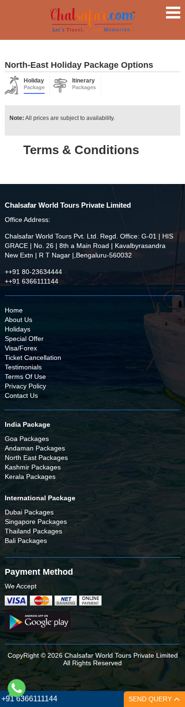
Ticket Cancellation (33, 357)
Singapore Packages (36, 521)
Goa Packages (27, 438)
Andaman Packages (35, 448)
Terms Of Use (25, 376)
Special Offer (24, 338)
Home (14, 310)
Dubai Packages (29, 512)
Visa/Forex (21, 348)
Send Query (151, 699)
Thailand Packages (33, 531)
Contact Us (21, 395)
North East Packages (36, 457)
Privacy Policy (25, 386)
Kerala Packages (30, 476)
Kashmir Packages (33, 467)
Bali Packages (26, 540)
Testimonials (23, 367)
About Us (18, 319)
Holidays (17, 329)
